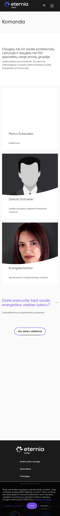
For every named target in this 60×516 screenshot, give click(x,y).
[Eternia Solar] (16, 5)
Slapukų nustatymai (13, 506)
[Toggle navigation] (52, 5)
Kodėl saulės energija (30, 461)
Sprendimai (25, 469)
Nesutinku (44, 506)
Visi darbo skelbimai (30, 331)
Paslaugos (25, 476)
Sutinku (32, 506)
